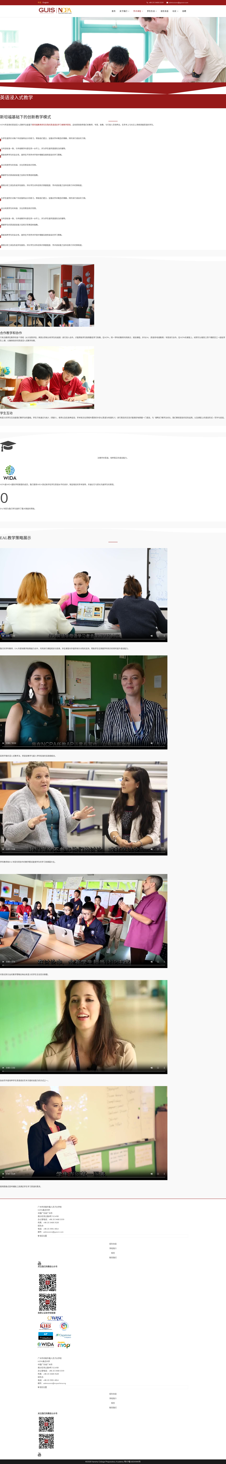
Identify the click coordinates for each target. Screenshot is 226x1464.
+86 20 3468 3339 (156, 2)
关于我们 (123, 11)
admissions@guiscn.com (178, 2)
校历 (113, 1253)
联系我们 (113, 1257)
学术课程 (137, 11)
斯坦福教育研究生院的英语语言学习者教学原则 (51, 125)
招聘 (184, 11)
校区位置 (43, 1236)
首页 (114, 11)
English (46, 3)
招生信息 (165, 11)
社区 (174, 11)
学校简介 (113, 1248)
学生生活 (151, 11)
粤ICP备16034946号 (132, 1461)
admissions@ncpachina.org (54, 1383)
